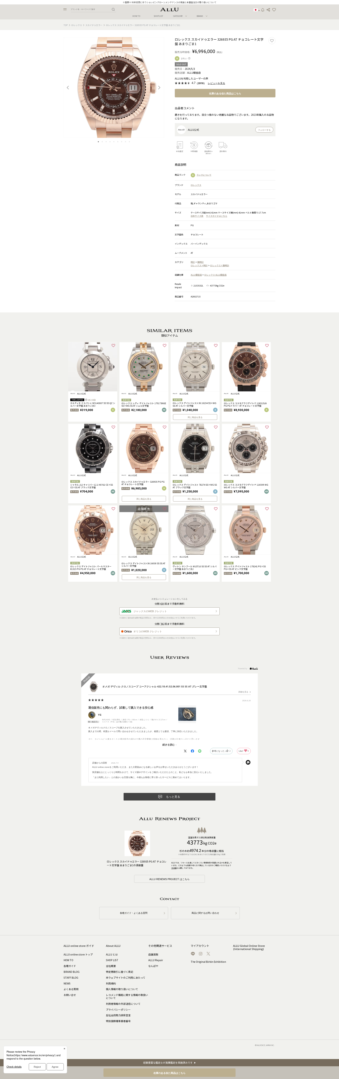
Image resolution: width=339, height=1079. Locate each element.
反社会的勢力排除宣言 (118, 1015)
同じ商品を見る (195, 417)
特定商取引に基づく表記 (119, 972)
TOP (66, 25)
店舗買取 (153, 954)
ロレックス (76, 25)
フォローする (264, 130)
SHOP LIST (158, 16)
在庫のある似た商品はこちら (225, 93)
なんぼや (153, 966)
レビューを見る (216, 83)
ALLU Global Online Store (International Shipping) (249, 947)
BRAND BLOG (71, 972)
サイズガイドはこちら (216, 215)
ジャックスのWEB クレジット (150, 611)
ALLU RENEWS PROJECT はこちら (169, 879)
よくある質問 (71, 989)
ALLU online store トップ (78, 954)
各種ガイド (70, 966)
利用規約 (111, 983)
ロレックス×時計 (199, 265)
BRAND (200, 15)
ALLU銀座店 (196, 274)
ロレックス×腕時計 (219, 265)
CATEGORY (178, 15)
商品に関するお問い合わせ (205, 913)
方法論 (174, 868)
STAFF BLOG (71, 977)
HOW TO (136, 16)
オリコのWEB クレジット (147, 631)
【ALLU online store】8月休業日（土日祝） (169, 2)
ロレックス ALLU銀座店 (215, 274)
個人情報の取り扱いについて (122, 989)
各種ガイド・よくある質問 (133, 913)
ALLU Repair (155, 960)
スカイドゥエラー (93, 25)
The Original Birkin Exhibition (208, 961)
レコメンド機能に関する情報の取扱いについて (127, 996)
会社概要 (111, 966)
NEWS (67, 983)
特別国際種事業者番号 (118, 1021)
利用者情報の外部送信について (123, 1003)
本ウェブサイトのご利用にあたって (125, 977)
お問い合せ (70, 995)
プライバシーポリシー (118, 1009)
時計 (193, 261)
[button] (274, 10)
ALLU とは (112, 954)
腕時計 (200, 261)
